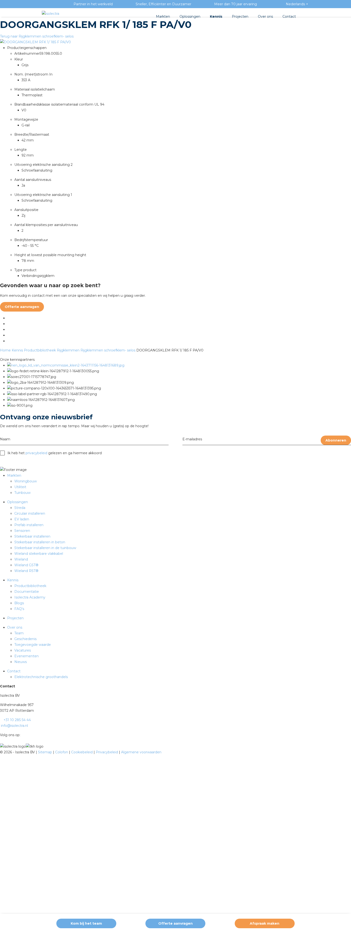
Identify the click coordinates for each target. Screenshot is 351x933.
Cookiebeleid (82, 752)
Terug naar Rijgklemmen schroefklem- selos (37, 36)
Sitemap (45, 752)
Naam (5, 439)
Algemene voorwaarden (141, 752)
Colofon (62, 752)
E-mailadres (192, 439)
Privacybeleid (107, 752)
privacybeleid (36, 453)
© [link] (1, 752)
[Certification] (65, 365)
